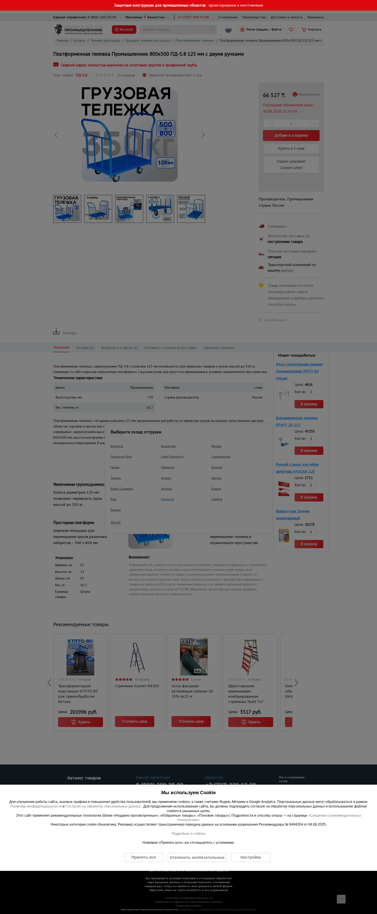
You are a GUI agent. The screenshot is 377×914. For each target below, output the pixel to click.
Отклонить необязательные (197, 857)
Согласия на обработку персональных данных (103, 806)
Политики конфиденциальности (36, 806)
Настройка (250, 857)
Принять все (143, 857)
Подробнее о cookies (188, 833)
